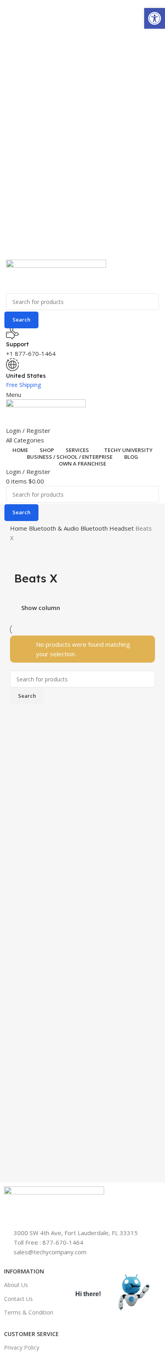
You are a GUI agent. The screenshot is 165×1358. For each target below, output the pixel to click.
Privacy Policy (21, 1347)
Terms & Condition (28, 1312)
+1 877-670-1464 (31, 353)
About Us (16, 1285)
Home (19, 528)
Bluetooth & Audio (54, 528)
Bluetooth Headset (107, 528)
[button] (154, 18)
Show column (40, 607)
